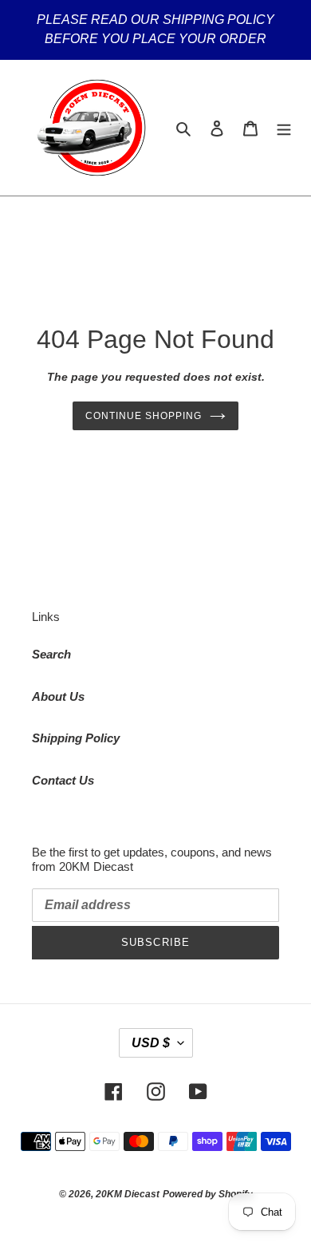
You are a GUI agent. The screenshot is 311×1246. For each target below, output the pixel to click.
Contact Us (63, 780)
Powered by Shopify (208, 1194)
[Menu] (284, 128)
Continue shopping (143, 415)
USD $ (151, 1043)
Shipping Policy (76, 738)
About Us (58, 696)
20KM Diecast (127, 1194)
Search (51, 654)
